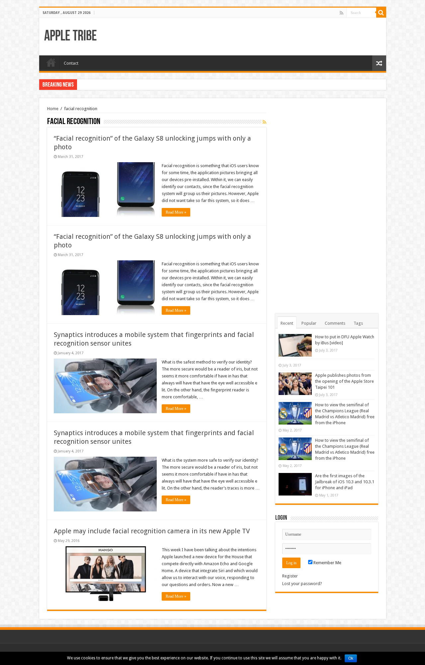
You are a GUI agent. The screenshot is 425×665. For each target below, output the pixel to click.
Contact (71, 63)
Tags (358, 323)
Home (51, 62)
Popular (308, 323)
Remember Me (326, 562)
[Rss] (341, 13)
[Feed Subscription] (264, 122)
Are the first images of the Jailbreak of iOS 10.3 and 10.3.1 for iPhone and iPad (344, 481)
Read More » (176, 212)
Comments (335, 323)
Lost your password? (302, 583)
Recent (287, 323)
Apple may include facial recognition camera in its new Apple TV (152, 531)
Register (290, 575)
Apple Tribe (70, 37)
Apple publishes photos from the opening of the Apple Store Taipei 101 (344, 381)
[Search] (381, 13)
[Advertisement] (327, 205)
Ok (350, 658)
